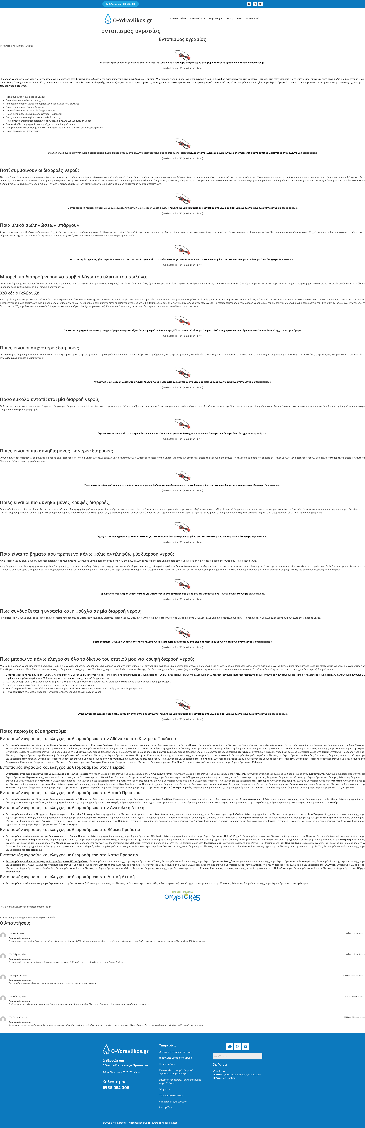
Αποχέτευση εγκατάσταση (173, 1101)
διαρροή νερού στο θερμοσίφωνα (172, 566)
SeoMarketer (170, 1122)
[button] (197, 18)
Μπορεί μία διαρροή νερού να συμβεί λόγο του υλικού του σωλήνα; (42, 103)
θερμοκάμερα (147, 62)
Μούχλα (40, 917)
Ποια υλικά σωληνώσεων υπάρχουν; (25, 100)
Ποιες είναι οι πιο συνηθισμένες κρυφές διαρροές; (33, 117)
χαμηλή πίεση (16, 691)
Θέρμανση (164, 1089)
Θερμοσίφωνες (167, 1064)
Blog (239, 18)
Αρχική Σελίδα (178, 18)
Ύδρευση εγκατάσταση (171, 1095)
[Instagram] (255, 4)
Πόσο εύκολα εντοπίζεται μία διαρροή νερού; (30, 110)
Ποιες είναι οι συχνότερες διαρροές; (25, 107)
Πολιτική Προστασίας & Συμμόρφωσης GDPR (237, 1074)
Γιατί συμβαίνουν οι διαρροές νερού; (25, 96)
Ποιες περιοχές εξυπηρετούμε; (23, 131)
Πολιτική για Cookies (224, 1078)
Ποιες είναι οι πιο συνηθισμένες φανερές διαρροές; (34, 113)
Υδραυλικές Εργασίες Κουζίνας (175, 1057)
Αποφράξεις (166, 1107)
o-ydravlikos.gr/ (13, 906)
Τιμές (230, 18)
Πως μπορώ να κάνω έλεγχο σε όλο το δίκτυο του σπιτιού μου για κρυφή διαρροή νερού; (55, 127)
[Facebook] (249, 4)
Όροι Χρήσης (220, 1071)
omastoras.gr (43, 906)
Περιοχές (214, 18)
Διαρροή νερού (27, 917)
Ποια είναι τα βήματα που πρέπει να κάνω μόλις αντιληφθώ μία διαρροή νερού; (49, 120)
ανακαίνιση (6, 82)
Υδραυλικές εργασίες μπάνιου (175, 1052)
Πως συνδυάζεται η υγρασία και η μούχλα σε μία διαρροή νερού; (41, 124)
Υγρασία (50, 917)
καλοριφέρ (98, 82)
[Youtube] (260, 4)
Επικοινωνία (253, 18)
